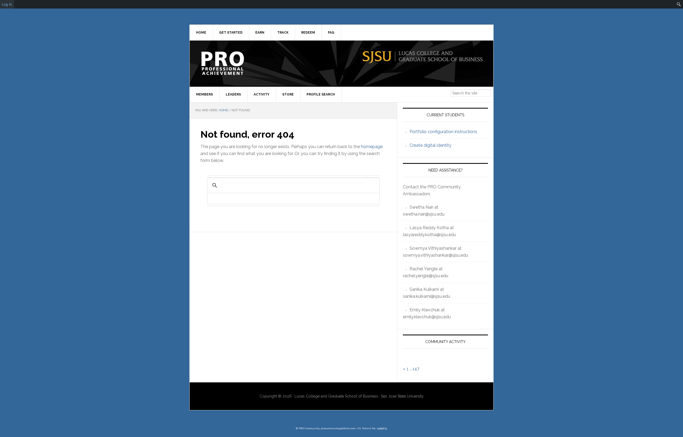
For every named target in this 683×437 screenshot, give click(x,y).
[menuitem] (679, 4)
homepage (372, 146)
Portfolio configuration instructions (443, 131)
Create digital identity (430, 145)
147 (415, 368)
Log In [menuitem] (7, 4)
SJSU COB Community (235, 63)
